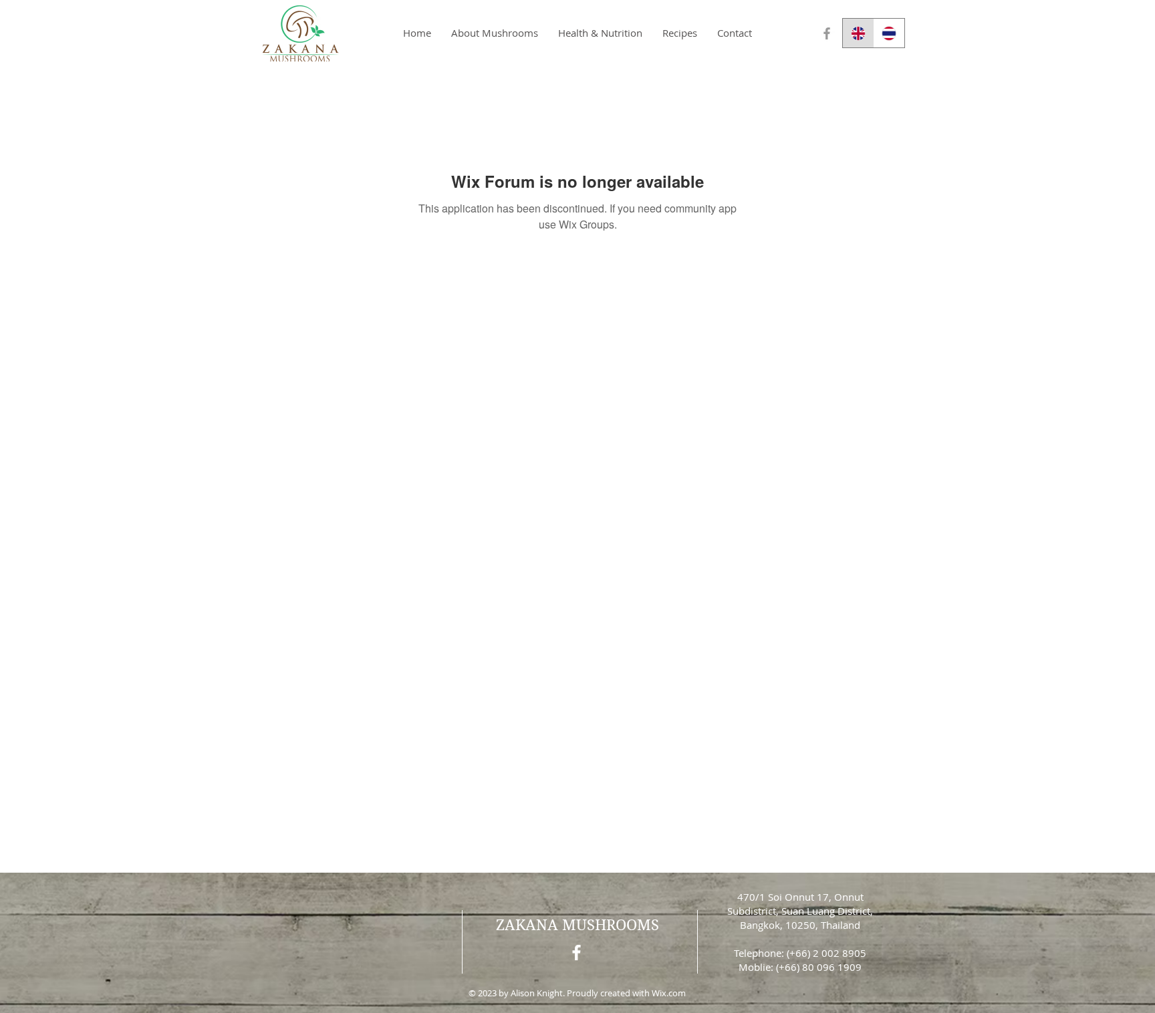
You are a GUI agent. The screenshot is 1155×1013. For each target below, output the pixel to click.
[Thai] (889, 33)
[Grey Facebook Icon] (827, 33)
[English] (858, 33)
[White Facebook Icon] (576, 952)
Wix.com (669, 993)
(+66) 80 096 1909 (819, 967)
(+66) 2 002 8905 (826, 953)
